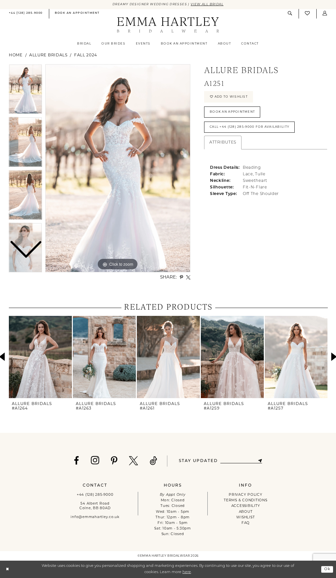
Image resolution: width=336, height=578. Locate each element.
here (186, 572)
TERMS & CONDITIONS (245, 500)
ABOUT (246, 512)
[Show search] (290, 14)
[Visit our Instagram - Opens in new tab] (95, 460)
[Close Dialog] (7, 569)
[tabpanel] (118, 168)
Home (16, 55)
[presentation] (40, 357)
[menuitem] (26, 14)
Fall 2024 (85, 55)
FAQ (246, 523)
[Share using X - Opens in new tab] (188, 277)
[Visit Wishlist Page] (307, 14)
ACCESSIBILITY (245, 506)
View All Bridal (207, 4)
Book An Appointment (232, 111)
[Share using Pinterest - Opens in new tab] (181, 277)
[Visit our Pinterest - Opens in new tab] (114, 461)
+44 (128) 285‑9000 (95, 495)
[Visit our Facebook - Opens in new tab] (76, 461)
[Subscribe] (260, 460)
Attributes (222, 142)
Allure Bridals (48, 55)
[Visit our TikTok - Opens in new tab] (154, 461)
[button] (324, 14)
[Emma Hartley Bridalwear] (168, 25)
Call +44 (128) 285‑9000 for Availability (249, 126)
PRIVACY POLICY (245, 495)
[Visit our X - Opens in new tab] (133, 461)
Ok (327, 569)
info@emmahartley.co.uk (95, 517)
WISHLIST (245, 517)
